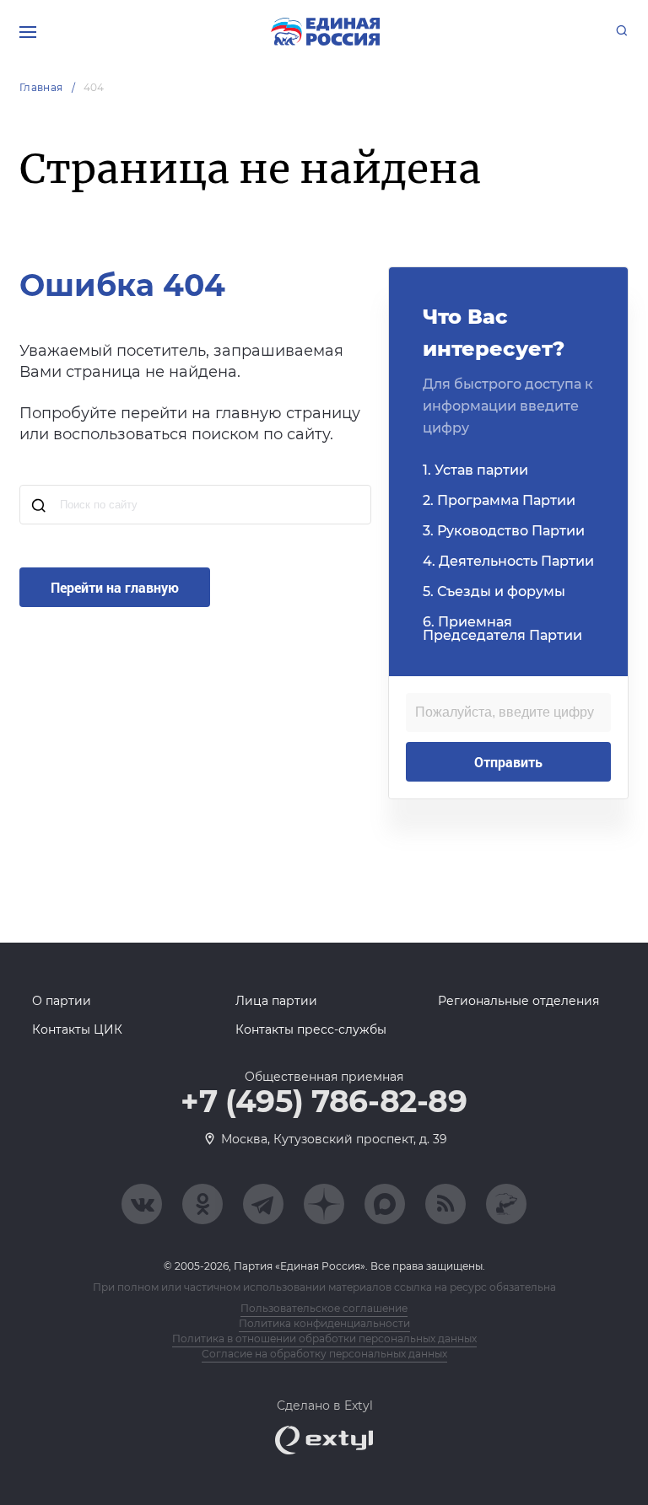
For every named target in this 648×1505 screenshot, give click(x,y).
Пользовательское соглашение (324, 1308)
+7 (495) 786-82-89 (324, 1102)
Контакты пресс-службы (310, 1029)
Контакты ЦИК (77, 1029)
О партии (61, 1000)
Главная (41, 87)
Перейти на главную (115, 587)
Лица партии (276, 1000)
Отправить (508, 762)
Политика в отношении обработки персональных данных (324, 1338)
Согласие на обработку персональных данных (324, 1353)
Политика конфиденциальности (324, 1323)
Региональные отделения (518, 1000)
